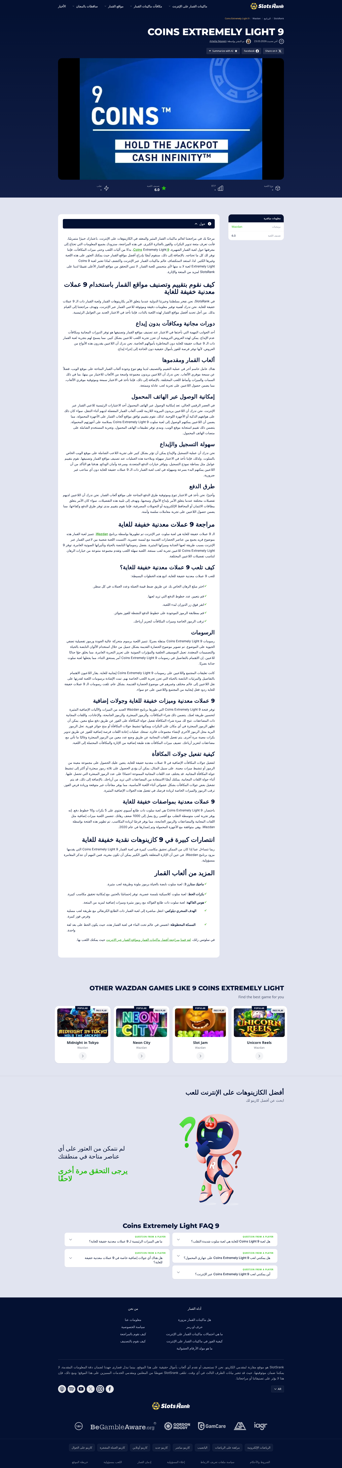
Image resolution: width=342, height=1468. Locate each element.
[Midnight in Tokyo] (83, 1034)
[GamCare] (212, 1426)
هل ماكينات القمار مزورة (194, 1320)
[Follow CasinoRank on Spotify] (72, 1389)
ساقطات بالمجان (87, 6)
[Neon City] (141, 1034)
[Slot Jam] (200, 1034)
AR (279, 1389)
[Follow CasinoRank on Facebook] (110, 1389)
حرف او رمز (194, 1327)
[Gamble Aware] (123, 1426)
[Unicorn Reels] (259, 1034)
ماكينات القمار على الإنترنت (189, 6)
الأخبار (62, 6)
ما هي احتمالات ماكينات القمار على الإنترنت (194, 1334)
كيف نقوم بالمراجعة (133, 1334)
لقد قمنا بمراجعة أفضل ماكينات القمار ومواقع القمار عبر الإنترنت (148, 940)
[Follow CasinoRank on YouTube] (81, 1389)
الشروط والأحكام (260, 1462)
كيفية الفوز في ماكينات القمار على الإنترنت (194, 1341)
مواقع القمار (115, 6)
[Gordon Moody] (177, 1426)
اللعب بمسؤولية (113, 1462)
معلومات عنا (133, 1320)
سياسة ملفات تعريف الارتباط (217, 1462)
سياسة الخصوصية (133, 1327)
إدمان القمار (144, 1462)
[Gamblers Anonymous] (240, 1426)
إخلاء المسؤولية (176, 1462)
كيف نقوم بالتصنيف (133, 1341)
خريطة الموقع (80, 1462)
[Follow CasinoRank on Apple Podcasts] (62, 1389)
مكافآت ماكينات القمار (148, 6)
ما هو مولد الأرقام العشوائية (195, 1348)
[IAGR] (260, 1426)
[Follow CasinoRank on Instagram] (100, 1389)
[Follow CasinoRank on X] (91, 1389)
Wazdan (237, 227)
